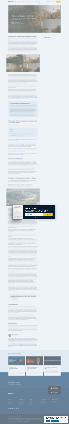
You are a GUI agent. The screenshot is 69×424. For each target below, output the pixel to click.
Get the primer (48, 214)
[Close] (53, 206)
